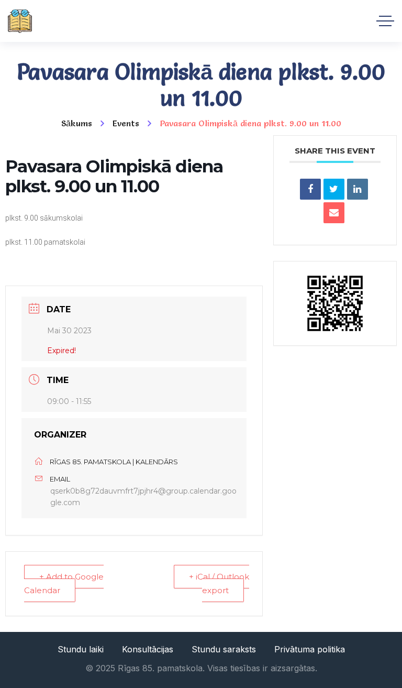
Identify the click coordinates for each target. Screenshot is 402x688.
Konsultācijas (147, 649)
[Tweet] (333, 189)
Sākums (76, 123)
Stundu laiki (81, 649)
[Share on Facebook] (310, 189)
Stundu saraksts (224, 649)
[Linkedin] (357, 189)
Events (126, 123)
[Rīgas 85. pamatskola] (20, 21)
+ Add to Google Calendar (64, 583)
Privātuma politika (309, 649)
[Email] (333, 212)
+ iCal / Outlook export (219, 583)
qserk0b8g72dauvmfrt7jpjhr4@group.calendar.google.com (143, 497)
